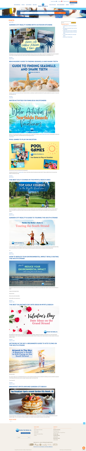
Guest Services (28, 4)
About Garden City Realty (38, 429)
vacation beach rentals (45, 134)
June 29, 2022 (11, 136)
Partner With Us (73, 1)
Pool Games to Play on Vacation (22, 139)
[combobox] (48, 13)
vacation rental (21, 172)
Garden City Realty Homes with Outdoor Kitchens (30, 25)
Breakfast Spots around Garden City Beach (27, 387)
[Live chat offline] (84, 448)
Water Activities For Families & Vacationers (27, 100)
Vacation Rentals (17, 4)
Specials (23, 4)
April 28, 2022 (11, 177)
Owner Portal (36, 432)
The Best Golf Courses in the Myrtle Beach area (29, 180)
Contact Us (72, 4)
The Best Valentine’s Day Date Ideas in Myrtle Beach (31, 305)
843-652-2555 (66, 1)
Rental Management (60, 4)
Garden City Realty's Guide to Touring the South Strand (33, 218)
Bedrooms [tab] (23, 9)
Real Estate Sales (52, 4)
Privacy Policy (36, 431)
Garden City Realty (43, 4)
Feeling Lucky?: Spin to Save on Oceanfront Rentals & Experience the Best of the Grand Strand (70, 32)
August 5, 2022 (11, 58)
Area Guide (35, 4)
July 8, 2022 (11, 97)
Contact (35, 435)
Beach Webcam (73, 2)
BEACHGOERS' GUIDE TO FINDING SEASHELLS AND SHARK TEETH (33, 61)
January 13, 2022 (12, 340)
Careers (67, 4)
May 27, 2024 (11, 22)
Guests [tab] (29, 9)
